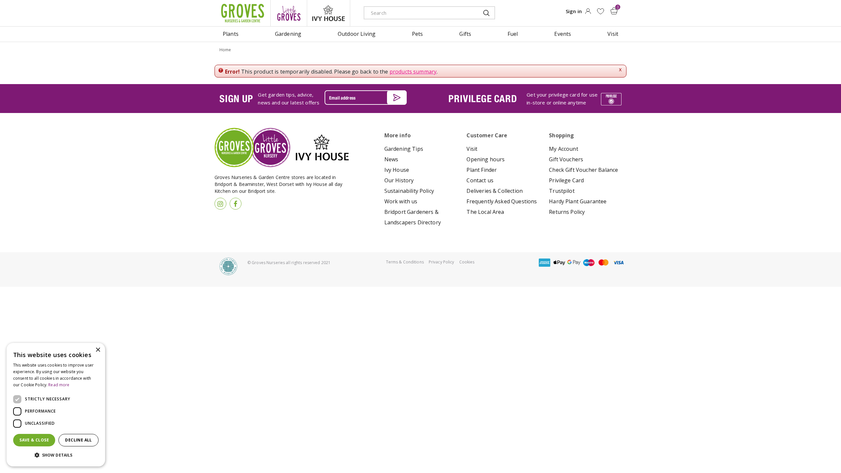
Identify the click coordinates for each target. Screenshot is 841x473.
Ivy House (396, 169)
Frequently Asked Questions (501, 201)
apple (559, 262)
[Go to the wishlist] (600, 11)
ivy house (328, 13)
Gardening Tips (403, 148)
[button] (56, 455)
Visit (471, 148)
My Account (563, 148)
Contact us (479, 180)
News (391, 159)
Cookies (467, 262)
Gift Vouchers (566, 159)
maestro (588, 262)
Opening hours (485, 159)
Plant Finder (481, 169)
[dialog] (56, 404)
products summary (413, 71)
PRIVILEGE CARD (482, 98)
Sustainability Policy (409, 190)
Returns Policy (567, 211)
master (603, 262)
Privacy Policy (441, 262)
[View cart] (614, 10)
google (573, 262)
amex (544, 262)
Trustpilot (562, 190)
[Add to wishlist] (600, 11)
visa (618, 262)
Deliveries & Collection (494, 190)
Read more (58, 385)
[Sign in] (588, 13)
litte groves (289, 13)
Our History (399, 180)
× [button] (97, 350)
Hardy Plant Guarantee (577, 201)
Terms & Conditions (405, 262)
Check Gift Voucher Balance (583, 169)
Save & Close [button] (34, 440)
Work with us (401, 201)
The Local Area (485, 211)
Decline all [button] (78, 440)
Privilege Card (566, 180)
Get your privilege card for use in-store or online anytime (562, 98)
